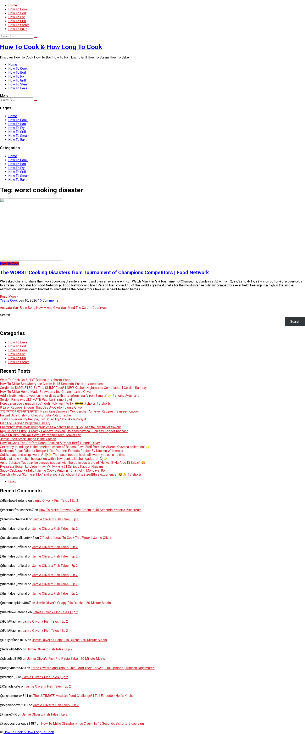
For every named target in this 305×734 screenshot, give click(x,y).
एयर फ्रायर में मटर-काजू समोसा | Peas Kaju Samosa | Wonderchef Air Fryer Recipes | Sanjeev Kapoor (69, 411)
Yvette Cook (9, 300)
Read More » (9, 296)
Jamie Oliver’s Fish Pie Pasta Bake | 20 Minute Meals (66, 659)
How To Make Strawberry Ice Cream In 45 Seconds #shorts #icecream (51, 384)
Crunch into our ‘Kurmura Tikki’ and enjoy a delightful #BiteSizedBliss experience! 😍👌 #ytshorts (71, 474)
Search (5, 315)
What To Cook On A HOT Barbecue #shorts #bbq (35, 380)
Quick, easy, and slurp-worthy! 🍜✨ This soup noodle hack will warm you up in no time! (63, 455)
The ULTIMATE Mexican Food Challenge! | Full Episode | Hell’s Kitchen (84, 696)
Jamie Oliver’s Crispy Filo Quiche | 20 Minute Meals (73, 603)
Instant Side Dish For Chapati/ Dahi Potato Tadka (35, 415)
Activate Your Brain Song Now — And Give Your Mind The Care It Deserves (53, 308)
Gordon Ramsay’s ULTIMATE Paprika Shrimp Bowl (36, 400)
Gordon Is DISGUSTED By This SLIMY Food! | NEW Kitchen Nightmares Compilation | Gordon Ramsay (73, 388)
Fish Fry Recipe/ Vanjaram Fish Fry (25, 423)
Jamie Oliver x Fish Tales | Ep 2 (55, 501)
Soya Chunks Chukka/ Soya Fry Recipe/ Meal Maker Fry (40, 435)
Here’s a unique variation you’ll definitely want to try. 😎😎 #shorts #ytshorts (55, 403)
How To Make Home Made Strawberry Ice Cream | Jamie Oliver (46, 392)
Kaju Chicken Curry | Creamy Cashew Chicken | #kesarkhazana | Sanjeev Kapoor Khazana (64, 431)
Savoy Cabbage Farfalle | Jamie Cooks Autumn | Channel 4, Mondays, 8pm (53, 470)
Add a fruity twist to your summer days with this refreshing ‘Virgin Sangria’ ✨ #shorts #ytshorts (69, 396)
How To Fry (16, 17)
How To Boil (17, 13)
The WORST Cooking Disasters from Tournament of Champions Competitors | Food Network (104, 272)
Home (12, 5)
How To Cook (18, 9)
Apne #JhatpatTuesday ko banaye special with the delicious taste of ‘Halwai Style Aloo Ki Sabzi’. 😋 (72, 463)
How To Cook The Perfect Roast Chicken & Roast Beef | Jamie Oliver (50, 443)
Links (12, 482)
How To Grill (17, 21)
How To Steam (18, 25)
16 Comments (48, 300)
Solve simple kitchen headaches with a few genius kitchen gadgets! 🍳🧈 (53, 459)
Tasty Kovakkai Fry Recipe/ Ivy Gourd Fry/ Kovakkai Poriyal (43, 419)
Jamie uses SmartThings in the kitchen (28, 439)
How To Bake (17, 29)
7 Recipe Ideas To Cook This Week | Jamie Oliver (75, 538)
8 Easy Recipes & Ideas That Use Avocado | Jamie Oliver (41, 407)
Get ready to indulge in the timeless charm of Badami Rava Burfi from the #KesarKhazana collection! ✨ (75, 447)
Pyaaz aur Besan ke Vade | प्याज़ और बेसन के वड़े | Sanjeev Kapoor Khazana (52, 467)
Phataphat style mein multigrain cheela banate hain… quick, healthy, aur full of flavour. (60, 427)
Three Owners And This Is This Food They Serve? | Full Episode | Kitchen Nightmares (93, 668)
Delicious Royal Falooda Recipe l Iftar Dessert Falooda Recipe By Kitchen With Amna (61, 451)
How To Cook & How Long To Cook (51, 47)
